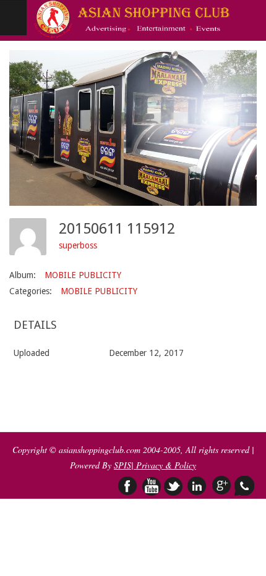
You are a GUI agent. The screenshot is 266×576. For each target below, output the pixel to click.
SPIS (122, 465)
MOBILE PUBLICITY (83, 275)
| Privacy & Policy (163, 465)
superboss (78, 245)
